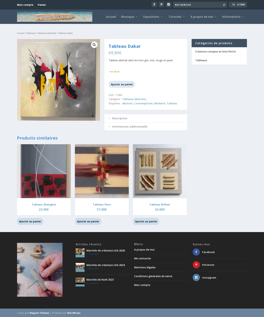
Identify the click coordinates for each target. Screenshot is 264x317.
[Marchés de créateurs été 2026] (80, 252)
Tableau (172, 103)
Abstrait (127, 103)
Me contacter (142, 258)
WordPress (73, 312)
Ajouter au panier (122, 84)
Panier (42, 4)
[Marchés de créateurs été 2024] (80, 267)
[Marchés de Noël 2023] (80, 281)
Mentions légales (145, 267)
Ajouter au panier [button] (30, 221)
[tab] (145, 118)
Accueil (111, 17)
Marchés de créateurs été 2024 (105, 265)
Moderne (159, 103)
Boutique (127, 17)
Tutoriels (174, 17)
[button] (94, 44)
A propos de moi (202, 17)
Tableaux (30, 33)
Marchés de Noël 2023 (100, 279)
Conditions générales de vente (153, 276)
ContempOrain (143, 103)
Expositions (151, 17)
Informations (231, 17)
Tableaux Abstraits (46, 33)
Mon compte (25, 4)
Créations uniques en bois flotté (215, 51)
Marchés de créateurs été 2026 (105, 250)
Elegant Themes (39, 312)
